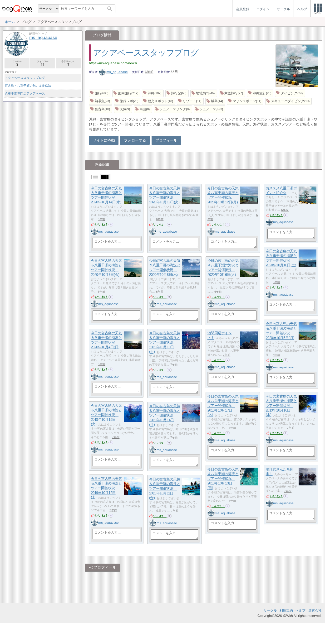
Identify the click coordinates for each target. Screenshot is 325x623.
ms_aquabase (117, 72)
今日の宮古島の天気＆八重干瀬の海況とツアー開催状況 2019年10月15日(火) (106, 414)
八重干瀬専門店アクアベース (25, 93)
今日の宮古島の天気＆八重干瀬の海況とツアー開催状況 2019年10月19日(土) (164, 342)
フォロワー (42, 63)
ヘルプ (300, 610)
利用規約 (286, 610)
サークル (270, 610)
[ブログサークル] (17, 8)
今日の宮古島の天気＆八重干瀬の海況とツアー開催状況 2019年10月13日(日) (223, 478)
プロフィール (166, 140)
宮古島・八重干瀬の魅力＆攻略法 (28, 85)
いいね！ (101, 224)
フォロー (16, 63)
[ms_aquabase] (94, 231)
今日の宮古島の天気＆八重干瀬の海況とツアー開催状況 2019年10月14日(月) (164, 415)
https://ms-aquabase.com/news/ (113, 63)
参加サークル (68, 63)
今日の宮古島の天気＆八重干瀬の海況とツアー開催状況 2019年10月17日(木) (223, 405)
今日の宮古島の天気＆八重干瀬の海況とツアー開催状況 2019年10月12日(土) (106, 488)
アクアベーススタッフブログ (146, 52)
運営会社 (315, 610)
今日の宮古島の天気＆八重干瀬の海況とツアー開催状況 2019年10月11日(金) (164, 488)
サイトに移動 (104, 140)
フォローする (135, 140)
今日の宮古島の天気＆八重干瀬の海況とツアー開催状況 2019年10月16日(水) (281, 405)
